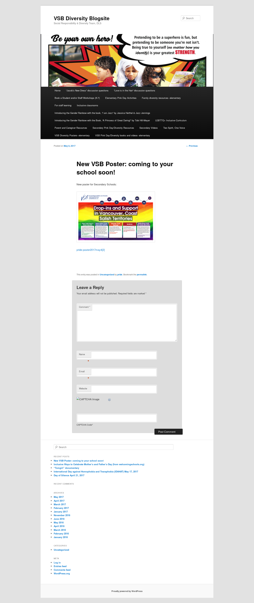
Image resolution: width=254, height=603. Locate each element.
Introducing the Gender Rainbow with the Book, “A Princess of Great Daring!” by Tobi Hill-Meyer (102, 120)
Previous (192, 145)
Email (84, 372)
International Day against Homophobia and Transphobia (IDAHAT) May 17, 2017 (96, 471)
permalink (142, 274)
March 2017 (60, 504)
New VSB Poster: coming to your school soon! (79, 460)
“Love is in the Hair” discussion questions (134, 90)
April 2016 (59, 526)
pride (119, 274)
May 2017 (59, 496)
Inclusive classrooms (87, 105)
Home (57, 90)
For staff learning (63, 105)
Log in (57, 562)
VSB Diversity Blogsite (82, 18)
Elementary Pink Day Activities (121, 97)
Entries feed (60, 566)
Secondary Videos (148, 127)
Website (83, 388)
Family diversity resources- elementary (161, 97)
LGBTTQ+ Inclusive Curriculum (171, 120)
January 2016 (61, 537)
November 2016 (62, 515)
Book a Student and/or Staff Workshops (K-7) (77, 97)
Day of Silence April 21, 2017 (69, 475)
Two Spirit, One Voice (174, 127)
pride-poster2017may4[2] (91, 249)
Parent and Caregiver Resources (71, 127)
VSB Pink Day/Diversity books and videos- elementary (122, 135)
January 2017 (61, 511)
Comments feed (62, 569)
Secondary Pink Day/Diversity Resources (113, 127)
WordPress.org (62, 573)
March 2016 (60, 529)
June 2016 (59, 518)
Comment (84, 306)
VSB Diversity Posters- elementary (72, 135)
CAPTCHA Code (84, 424)
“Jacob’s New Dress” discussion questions (87, 90)
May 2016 (59, 522)
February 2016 (61, 533)
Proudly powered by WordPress (127, 591)
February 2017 (61, 508)
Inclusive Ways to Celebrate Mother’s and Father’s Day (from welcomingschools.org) (99, 464)
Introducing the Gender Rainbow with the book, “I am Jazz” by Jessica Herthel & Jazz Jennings (102, 113)
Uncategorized (107, 274)
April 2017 (59, 500)
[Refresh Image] (109, 399)
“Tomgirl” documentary (66, 467)
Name (84, 355)
